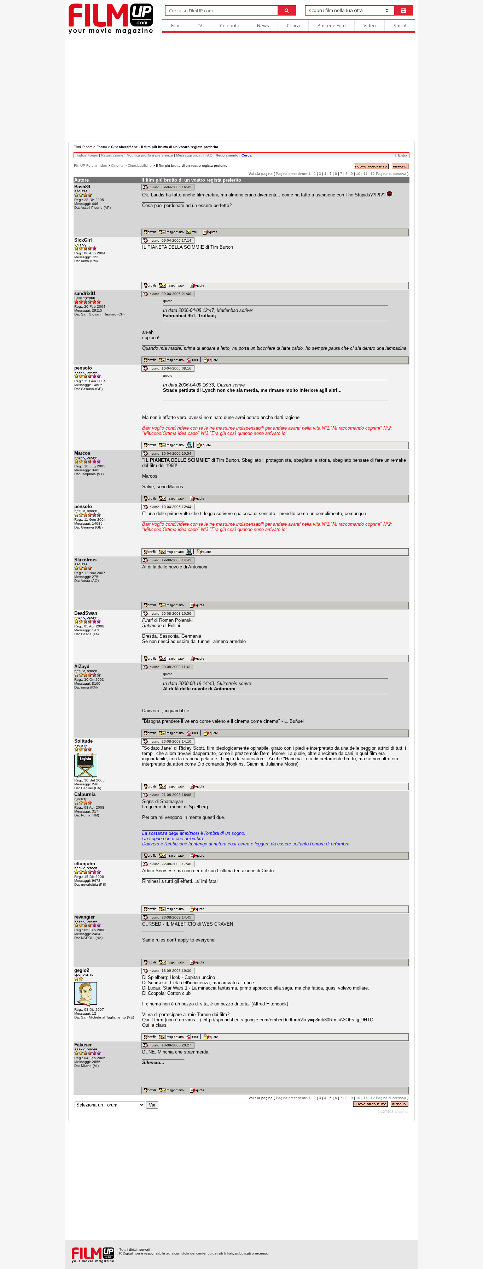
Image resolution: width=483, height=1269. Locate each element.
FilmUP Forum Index (90, 165)
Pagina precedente (291, 174)
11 (365, 174)
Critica (293, 25)
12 (373, 174)
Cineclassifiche (140, 165)
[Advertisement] (241, 87)
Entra (402, 155)
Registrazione (112, 155)
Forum (102, 147)
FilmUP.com (83, 147)
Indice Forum (87, 155)
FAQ (209, 155)
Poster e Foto (332, 25)
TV (199, 25)
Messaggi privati (189, 155)
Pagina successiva (391, 174)
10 (358, 174)
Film (175, 25)
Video (369, 25)
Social (400, 25)
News (263, 25)
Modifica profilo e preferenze (150, 155)
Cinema (117, 165)
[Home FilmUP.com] (111, 33)
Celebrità (229, 25)
